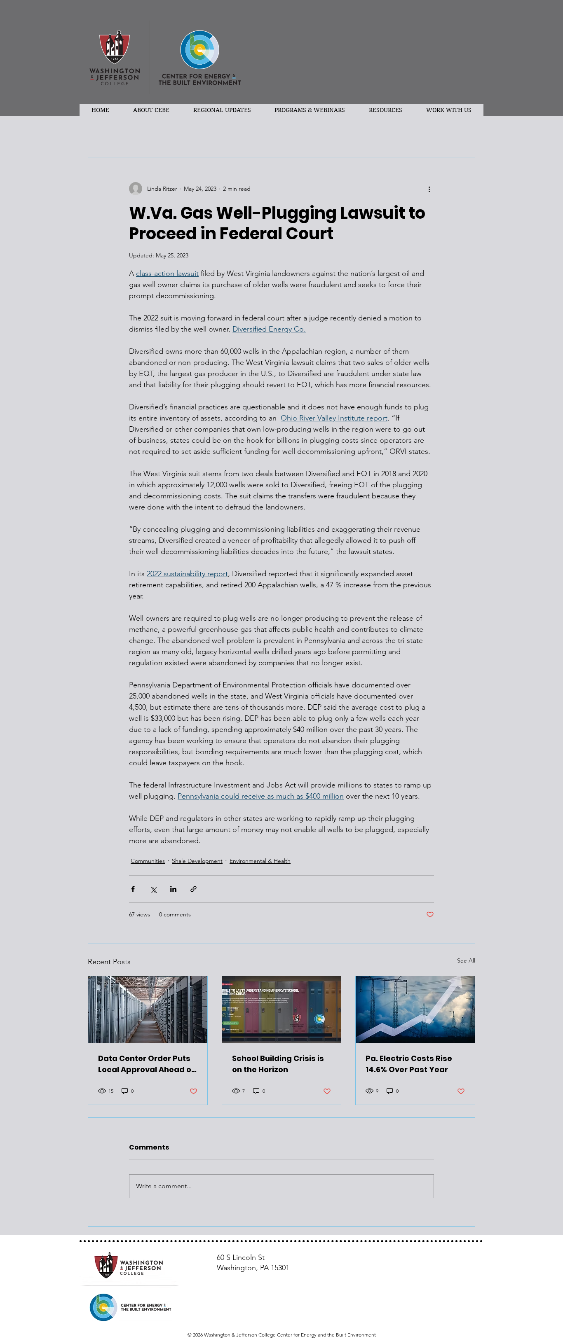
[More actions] (429, 189)
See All (466, 960)
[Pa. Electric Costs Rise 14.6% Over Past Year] (415, 1009)
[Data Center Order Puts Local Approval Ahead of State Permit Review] (147, 1009)
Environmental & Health (260, 861)
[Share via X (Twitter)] (153, 889)
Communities (148, 861)
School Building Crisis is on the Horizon (278, 1064)
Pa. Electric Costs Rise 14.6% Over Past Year (409, 1064)
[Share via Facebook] (133, 889)
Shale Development (197, 861)
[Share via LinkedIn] (173, 889)
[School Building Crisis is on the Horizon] (281, 1009)
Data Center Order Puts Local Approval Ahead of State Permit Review (146, 1064)
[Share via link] (193, 889)
